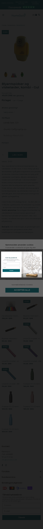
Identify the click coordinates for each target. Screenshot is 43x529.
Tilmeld (11, 270)
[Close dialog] (40, 253)
